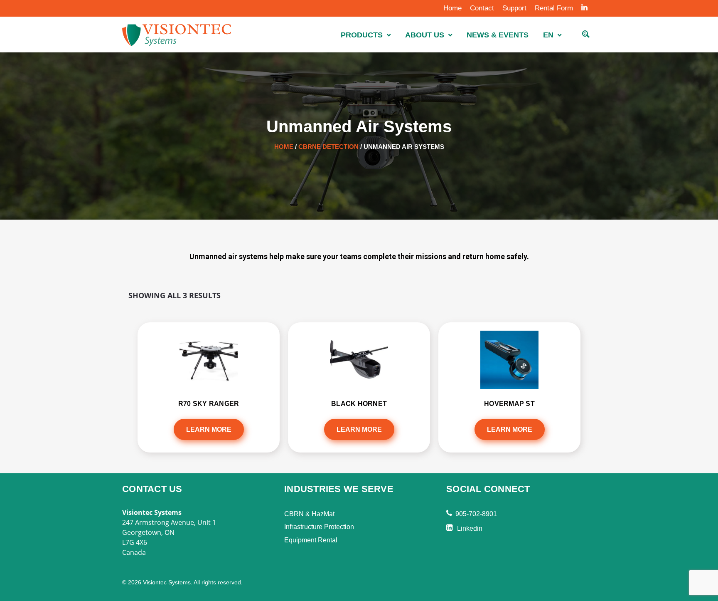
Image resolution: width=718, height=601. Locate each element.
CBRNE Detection (328, 146)
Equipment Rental (310, 540)
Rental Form (554, 8)
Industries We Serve (338, 489)
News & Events (498, 35)
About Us (424, 35)
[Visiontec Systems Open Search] (586, 35)
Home (452, 8)
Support (514, 8)
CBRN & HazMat (309, 513)
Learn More (208, 429)
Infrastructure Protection (319, 526)
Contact (482, 8)
